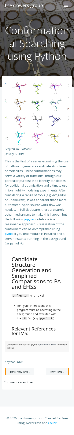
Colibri (52, 423)
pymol (9, 234)
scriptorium (12, 149)
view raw (62, 344)
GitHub (10, 348)
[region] (37, 295)
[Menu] (66, 5)
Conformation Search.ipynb (22, 344)
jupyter (29, 219)
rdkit (20, 362)
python (11, 362)
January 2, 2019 (14, 154)
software (26, 149)
